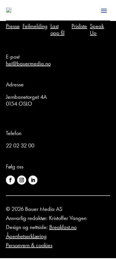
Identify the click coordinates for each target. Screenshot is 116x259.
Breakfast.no (63, 227)
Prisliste (79, 26)
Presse (13, 26)
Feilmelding (35, 26)
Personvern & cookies (29, 245)
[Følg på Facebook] (10, 180)
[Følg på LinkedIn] (32, 180)
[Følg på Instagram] (21, 180)
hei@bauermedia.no (28, 63)
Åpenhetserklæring (26, 236)
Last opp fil (57, 29)
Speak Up (97, 29)
